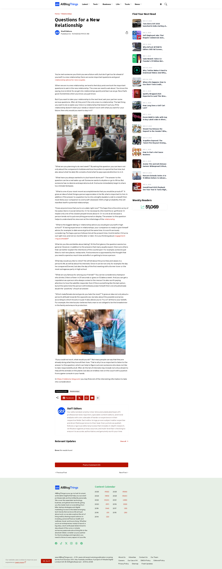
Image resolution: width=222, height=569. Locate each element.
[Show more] (97, 398)
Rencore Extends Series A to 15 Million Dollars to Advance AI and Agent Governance (155, 178)
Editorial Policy (159, 560)
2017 (120, 508)
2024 (102, 496)
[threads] (76, 543)
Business (107, 4)
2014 (102, 517)
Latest (85, 4)
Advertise (132, 557)
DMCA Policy (145, 560)
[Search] (164, 4)
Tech (95, 4)
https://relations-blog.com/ (68, 379)
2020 (102, 504)
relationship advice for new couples (70, 80)
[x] (66, 543)
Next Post (123, 472)
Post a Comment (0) (91, 465)
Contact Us (143, 557)
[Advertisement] (91, 54)
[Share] (126, 32)
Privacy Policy (123, 564)
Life (118, 4)
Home (57, 14)
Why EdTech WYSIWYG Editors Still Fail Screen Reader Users (152, 49)
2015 (120, 512)
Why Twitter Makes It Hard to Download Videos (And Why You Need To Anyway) (155, 73)
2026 (102, 492)
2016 (102, 512)
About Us (121, 557)
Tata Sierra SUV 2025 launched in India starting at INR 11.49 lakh (154, 26)
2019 (120, 504)
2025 (120, 492)
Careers (121, 560)
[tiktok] (61, 543)
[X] (79, 398)
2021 (120, 500)
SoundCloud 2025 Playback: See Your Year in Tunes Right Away (155, 189)
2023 (120, 496)
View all (123, 441)
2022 (102, 500)
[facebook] (56, 543)
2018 (102, 508)
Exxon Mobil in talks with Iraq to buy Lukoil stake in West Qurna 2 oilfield (155, 119)
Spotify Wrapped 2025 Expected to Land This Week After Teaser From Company (154, 96)
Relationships (67, 14)
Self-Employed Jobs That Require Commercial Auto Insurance (153, 37)
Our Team (154, 557)
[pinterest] (81, 543)
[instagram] (71, 543)
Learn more (19, 562)
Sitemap (135, 564)
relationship (109, 219)
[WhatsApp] (86, 398)
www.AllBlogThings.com (63, 557)
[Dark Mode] (159, 4)
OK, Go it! (46, 561)
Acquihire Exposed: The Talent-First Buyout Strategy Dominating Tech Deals (155, 143)
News (137, 4)
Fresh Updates (147, 564)
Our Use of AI (132, 560)
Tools (127, 4)
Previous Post (62, 472)
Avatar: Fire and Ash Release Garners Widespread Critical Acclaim (154, 166)
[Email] (92, 398)
